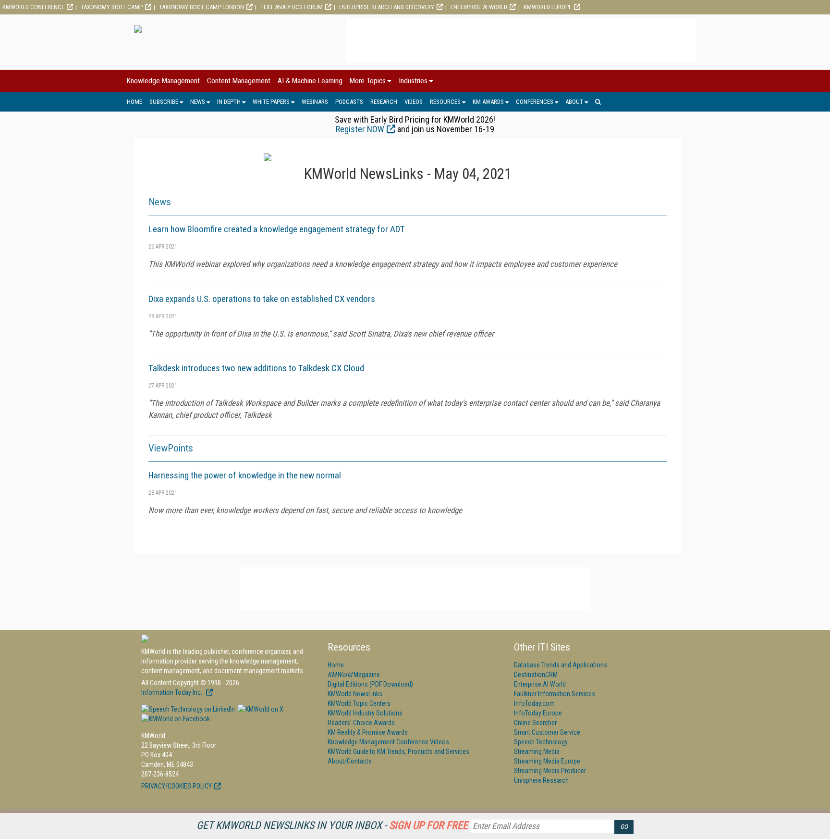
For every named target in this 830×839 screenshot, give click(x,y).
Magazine (354, 674)
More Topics (368, 80)
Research (383, 101)
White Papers (271, 101)
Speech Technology (541, 742)
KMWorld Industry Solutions (365, 713)
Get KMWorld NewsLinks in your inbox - (332, 825)
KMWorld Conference (33, 7)
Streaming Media (537, 751)
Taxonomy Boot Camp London (201, 7)
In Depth (229, 101)
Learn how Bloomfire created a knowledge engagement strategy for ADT (276, 229)
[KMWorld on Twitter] (259, 709)
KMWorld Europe (548, 7)
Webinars (315, 101)
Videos (413, 101)
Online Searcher (535, 722)
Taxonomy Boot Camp (112, 7)
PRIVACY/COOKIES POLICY (176, 786)
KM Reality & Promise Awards (368, 732)
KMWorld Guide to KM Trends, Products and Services (398, 751)
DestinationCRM (536, 674)
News (197, 101)
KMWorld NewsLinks (355, 694)
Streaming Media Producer (550, 771)
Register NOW (360, 129)
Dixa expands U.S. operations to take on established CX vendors (261, 298)
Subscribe (163, 101)
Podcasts (349, 101)
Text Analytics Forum (291, 7)
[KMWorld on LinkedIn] (188, 709)
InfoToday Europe (538, 713)
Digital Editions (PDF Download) (370, 684)
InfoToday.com (534, 703)
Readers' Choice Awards (361, 722)
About (574, 101)
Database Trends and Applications (560, 665)
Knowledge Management (163, 80)
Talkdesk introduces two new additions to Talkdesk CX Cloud (256, 368)
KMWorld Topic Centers (359, 703)
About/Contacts (350, 761)
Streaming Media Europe (547, 761)
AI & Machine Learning (310, 80)
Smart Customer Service (547, 732)
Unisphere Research (541, 780)
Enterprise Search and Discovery (386, 7)
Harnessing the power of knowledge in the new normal (244, 475)
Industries (413, 80)
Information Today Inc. (172, 692)
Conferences (534, 101)
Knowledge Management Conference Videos (388, 742)
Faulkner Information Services (554, 694)
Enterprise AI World (479, 7)
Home (134, 101)
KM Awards (488, 101)
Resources (445, 101)
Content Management (238, 80)
